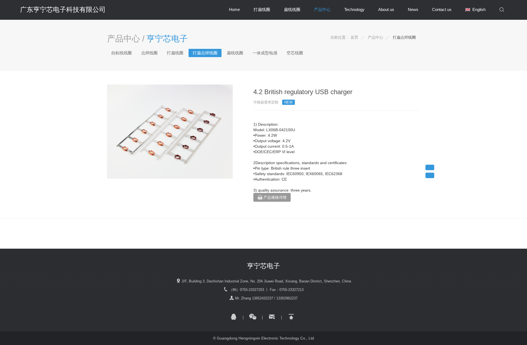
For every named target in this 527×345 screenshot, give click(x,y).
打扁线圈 (262, 9)
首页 (354, 37)
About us (386, 9)
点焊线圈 (149, 53)
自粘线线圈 (121, 53)
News (413, 9)
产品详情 (429, 175)
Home (234, 9)
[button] (501, 10)
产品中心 (322, 9)
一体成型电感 (265, 53)
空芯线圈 (295, 53)
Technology (354, 9)
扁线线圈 (292, 9)
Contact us (442, 9)
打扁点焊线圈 (404, 37)
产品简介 (429, 167)
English (479, 9)
